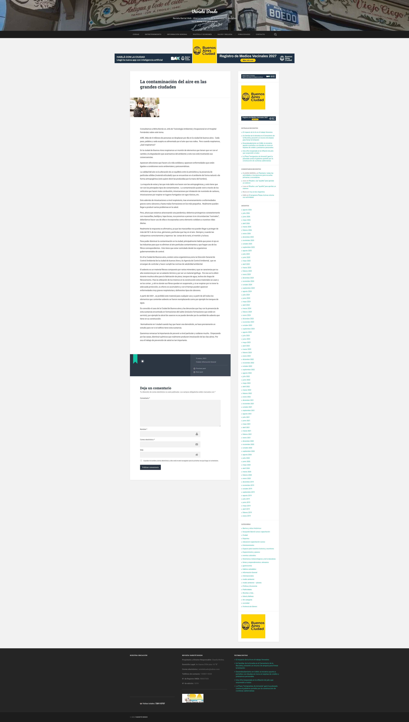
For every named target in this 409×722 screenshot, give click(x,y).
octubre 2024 (247, 285)
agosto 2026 (247, 210)
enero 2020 (247, 478)
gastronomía (247, 566)
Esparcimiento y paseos (251, 552)
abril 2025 (246, 264)
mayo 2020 (247, 465)
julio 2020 (246, 458)
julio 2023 (246, 336)
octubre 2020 (247, 448)
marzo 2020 (247, 472)
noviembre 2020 (248, 444)
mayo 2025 (247, 261)
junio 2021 (246, 421)
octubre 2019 (247, 489)
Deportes (246, 539)
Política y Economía (202, 34)
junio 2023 (246, 339)
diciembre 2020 (248, 441)
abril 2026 (246, 223)
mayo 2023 (247, 342)
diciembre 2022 (248, 359)
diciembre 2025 (248, 237)
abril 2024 (246, 305)
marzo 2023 (247, 349)
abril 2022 (246, 387)
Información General (177, 34)
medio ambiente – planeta (252, 583)
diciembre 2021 (248, 400)
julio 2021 (246, 417)
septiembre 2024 (249, 288)
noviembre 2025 (248, 240)
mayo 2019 (247, 506)
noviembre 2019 (248, 485)
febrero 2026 (247, 230)
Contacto (260, 34)
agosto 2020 (247, 455)
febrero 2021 (247, 434)
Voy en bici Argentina (257, 192)
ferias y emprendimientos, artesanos (256, 562)
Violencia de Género (250, 606)
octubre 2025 (247, 244)
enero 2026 (247, 234)
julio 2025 (246, 254)
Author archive (142, 361)
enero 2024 (247, 315)
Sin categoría (247, 600)
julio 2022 (246, 376)
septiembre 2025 (249, 247)
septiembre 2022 (249, 370)
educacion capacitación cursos (254, 542)
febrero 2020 (247, 475)
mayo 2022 (247, 383)
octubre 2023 (247, 325)
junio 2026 (246, 217)
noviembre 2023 (248, 322)
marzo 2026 (247, 227)
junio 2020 (246, 461)
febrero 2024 (247, 312)
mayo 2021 (247, 424)
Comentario (145, 398)
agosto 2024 (247, 291)
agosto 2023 (247, 332)
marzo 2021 (247, 431)
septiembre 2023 (249, 329)
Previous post (201, 368)
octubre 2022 (247, 366)
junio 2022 (246, 380)
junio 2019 (246, 502)
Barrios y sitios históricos (252, 528)
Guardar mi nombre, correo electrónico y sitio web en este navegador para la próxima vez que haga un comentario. (181, 461)
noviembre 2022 (248, 363)
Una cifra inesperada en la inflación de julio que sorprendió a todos (258, 152)
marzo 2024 (247, 308)
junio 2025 (246, 257)
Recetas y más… (248, 593)
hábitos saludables (249, 569)
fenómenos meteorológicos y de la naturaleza (259, 559)
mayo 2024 (247, 302)
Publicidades (244, 34)
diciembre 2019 (248, 482)
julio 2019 (246, 499)
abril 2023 (246, 346)
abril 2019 (246, 509)
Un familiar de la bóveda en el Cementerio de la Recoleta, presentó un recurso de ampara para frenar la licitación (259, 138)
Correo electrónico (147, 440)
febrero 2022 (247, 393)
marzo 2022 (247, 390)
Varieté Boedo (204, 11)
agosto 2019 (247, 495)
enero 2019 (247, 516)
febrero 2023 (247, 353)
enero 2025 (247, 274)
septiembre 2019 (249, 492)
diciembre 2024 (248, 278)
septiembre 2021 (249, 410)
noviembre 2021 (248, 404)
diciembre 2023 (248, 319)
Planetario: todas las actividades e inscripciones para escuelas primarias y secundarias (258, 175)
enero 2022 (247, 397)
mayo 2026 (247, 220)
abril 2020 (246, 468)
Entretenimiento (153, 34)
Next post (199, 372)
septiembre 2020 (249, 451)
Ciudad (136, 34)
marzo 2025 (247, 268)
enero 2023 (247, 356)
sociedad (246, 603)
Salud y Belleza (225, 34)
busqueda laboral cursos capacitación (256, 532)
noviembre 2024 (248, 281)
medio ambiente (248, 579)
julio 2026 (246, 213)
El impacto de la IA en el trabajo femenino (258, 132)
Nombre (143, 429)
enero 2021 (247, 438)
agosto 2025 (247, 251)
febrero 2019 (247, 512)
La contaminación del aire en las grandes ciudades (173, 84)
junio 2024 (246, 298)
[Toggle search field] (275, 34)
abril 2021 (246, 427)
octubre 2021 (247, 407)
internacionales (248, 576)
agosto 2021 (247, 414)
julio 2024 (246, 295)
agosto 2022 (247, 373)
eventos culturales (249, 555)
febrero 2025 (247, 271)
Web (141, 450)
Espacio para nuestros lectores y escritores (258, 549)
